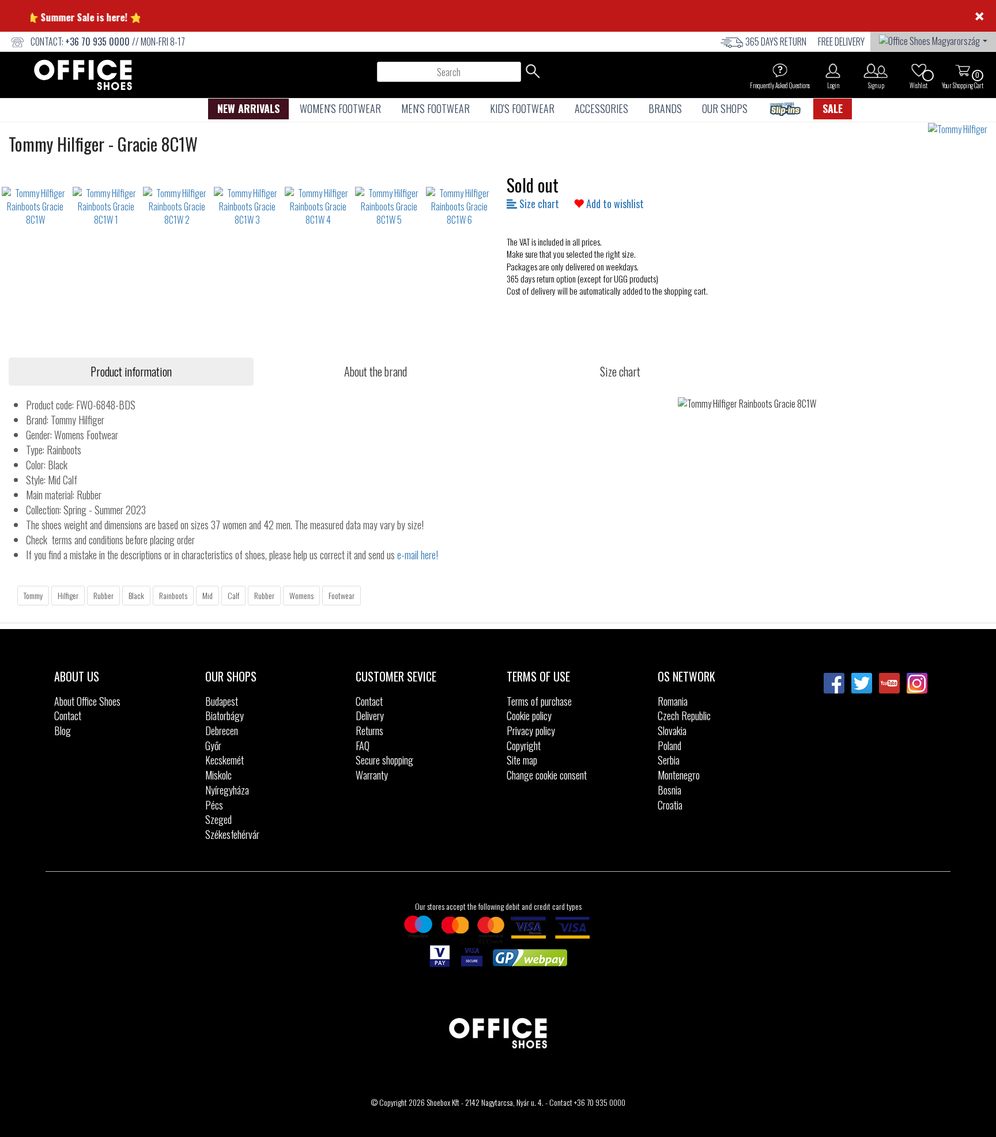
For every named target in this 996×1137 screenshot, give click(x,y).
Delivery (370, 715)
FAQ (362, 745)
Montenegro (679, 774)
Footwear (341, 595)
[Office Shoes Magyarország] (933, 40)
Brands (665, 108)
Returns (369, 730)
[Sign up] (876, 70)
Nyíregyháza (227, 789)
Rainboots (173, 595)
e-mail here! (417, 554)
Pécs (214, 804)
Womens (301, 595)
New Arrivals (248, 108)
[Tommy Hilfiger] (962, 129)
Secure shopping (384, 759)
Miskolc (218, 774)
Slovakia (672, 730)
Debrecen (221, 730)
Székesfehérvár (232, 834)
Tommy (33, 595)
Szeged (218, 819)
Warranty (372, 774)
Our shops (725, 108)
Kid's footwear (522, 108)
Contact (67, 715)
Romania (673, 701)
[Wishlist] (919, 70)
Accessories (601, 108)
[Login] (833, 70)
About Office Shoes (87, 701)
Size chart (538, 203)
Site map (522, 759)
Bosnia (669, 789)
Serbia (669, 759)
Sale (833, 108)
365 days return (775, 41)
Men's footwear (435, 108)
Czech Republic (684, 715)
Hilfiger (68, 595)
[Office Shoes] (83, 75)
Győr (213, 745)
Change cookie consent (547, 774)
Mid (207, 595)
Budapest (221, 701)
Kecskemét (224, 759)
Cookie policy (529, 715)
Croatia (670, 804)
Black (136, 595)
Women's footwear (340, 108)
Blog (62, 730)
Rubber (103, 595)
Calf (233, 595)
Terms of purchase (539, 701)
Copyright (524, 745)
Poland (669, 745)
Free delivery (841, 41)
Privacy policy (531, 730)
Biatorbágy (224, 715)
